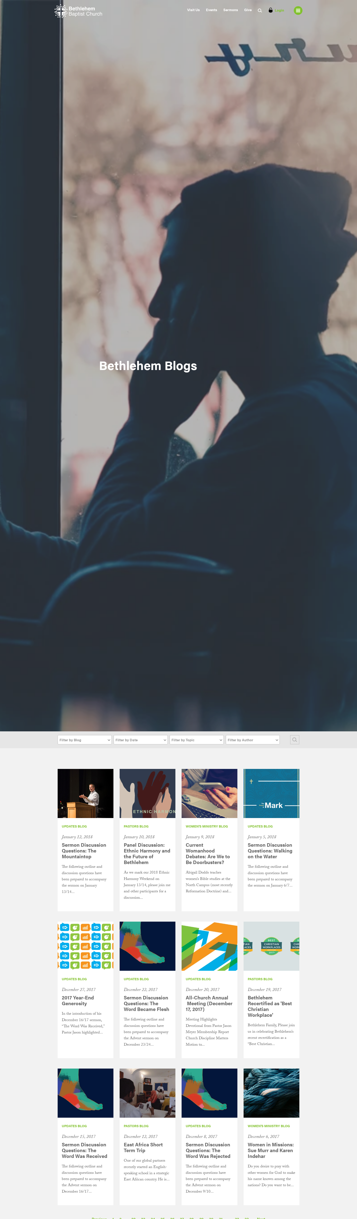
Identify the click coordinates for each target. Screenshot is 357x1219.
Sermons (230, 9)
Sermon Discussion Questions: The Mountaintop (84, 850)
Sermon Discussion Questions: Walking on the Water (270, 850)
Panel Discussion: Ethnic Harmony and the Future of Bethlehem (147, 853)
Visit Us (193, 9)
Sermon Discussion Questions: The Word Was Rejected (208, 1150)
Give (248, 9)
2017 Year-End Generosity (78, 1000)
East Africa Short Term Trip (143, 1147)
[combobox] (85, 739)
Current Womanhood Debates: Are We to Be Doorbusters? (208, 853)
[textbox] (85, 740)
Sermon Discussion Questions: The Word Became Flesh (146, 1003)
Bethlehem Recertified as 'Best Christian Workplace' (270, 1006)
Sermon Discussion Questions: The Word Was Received (84, 1150)
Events (211, 9)
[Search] (294, 739)
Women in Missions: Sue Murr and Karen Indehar (271, 1150)
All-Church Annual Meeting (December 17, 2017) (209, 1003)
